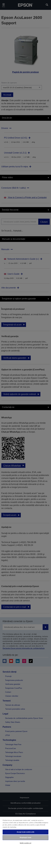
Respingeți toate (25, 837)
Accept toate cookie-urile (25, 832)
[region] (25, 831)
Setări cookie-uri (25, 843)
